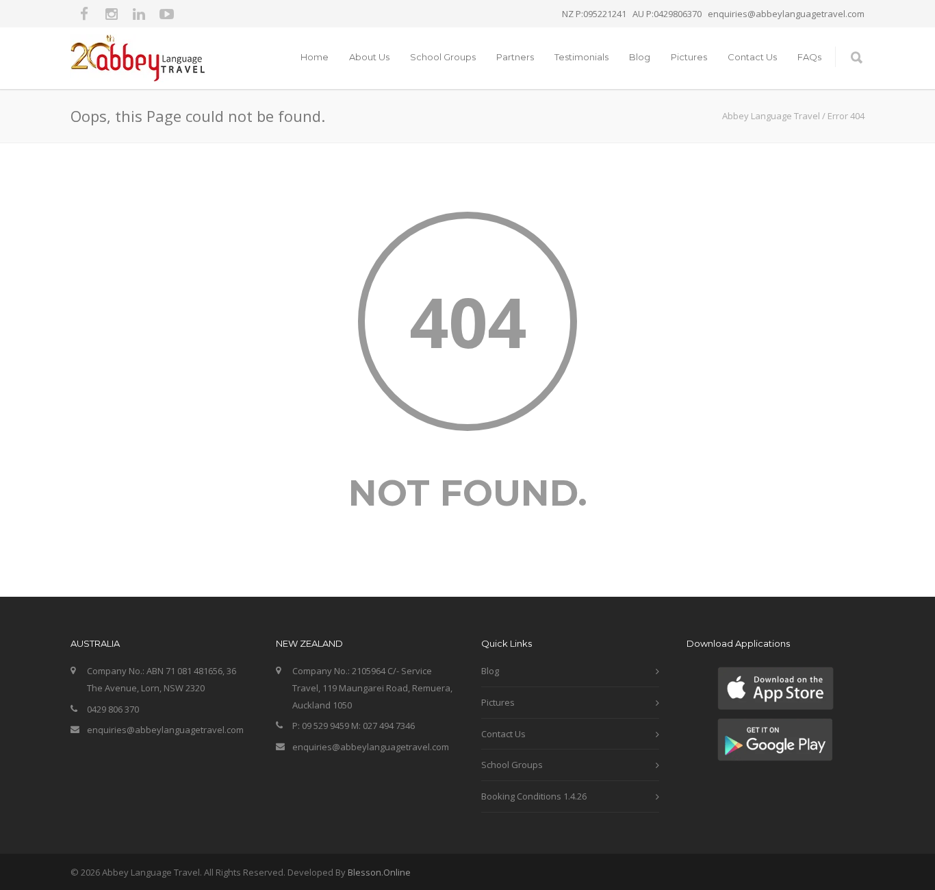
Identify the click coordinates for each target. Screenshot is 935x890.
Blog (639, 56)
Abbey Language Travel (771, 116)
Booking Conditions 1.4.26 (534, 796)
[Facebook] (84, 13)
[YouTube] (166, 13)
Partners (515, 56)
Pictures (689, 56)
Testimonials (581, 56)
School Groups (443, 56)
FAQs (809, 56)
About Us (369, 56)
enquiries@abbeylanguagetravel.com (165, 730)
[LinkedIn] (139, 13)
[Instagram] (111, 13)
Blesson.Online (379, 872)
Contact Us (752, 56)
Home (314, 56)
